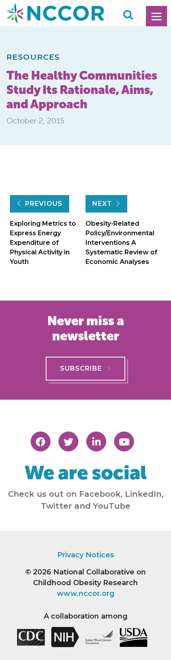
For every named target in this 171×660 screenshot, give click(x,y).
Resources (33, 57)
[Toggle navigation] (156, 16)
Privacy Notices (85, 555)
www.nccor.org (86, 593)
